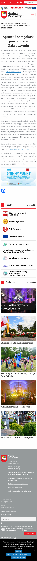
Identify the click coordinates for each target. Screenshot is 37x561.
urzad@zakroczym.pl (7, 507)
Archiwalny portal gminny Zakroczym (19, 491)
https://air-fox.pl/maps (13, 72)
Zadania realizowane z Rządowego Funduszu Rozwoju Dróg (18, 251)
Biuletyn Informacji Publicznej (17, 214)
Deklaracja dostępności (15, 487)
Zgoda (18, 551)
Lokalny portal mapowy (19, 258)
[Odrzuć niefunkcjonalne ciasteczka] (34, 550)
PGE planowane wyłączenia (21, 265)
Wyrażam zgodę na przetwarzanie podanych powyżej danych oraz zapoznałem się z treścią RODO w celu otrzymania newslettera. (17, 528)
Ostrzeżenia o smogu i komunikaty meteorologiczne (19, 273)
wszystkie (31, 205)
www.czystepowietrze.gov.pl (19, 149)
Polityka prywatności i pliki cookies (18, 484)
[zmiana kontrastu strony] (17, 2)
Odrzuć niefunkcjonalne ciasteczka (18, 554)
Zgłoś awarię (15, 229)
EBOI (3, 2)
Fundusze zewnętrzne (19, 244)
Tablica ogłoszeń (16, 221)
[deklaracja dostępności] (20, 2)
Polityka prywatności (18, 557)
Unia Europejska (16, 236)
